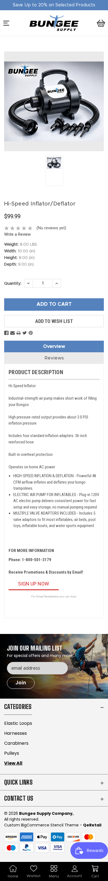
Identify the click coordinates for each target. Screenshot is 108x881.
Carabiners (16, 743)
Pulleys (11, 753)
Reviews (54, 358)
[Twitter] (24, 333)
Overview (54, 346)
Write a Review (17, 234)
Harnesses (15, 733)
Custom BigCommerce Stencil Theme (41, 825)
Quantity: (12, 284)
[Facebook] (6, 333)
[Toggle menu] (8, 24)
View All (13, 763)
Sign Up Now (33, 584)
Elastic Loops (18, 723)
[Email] (12, 333)
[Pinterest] (31, 333)
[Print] (18, 333)
